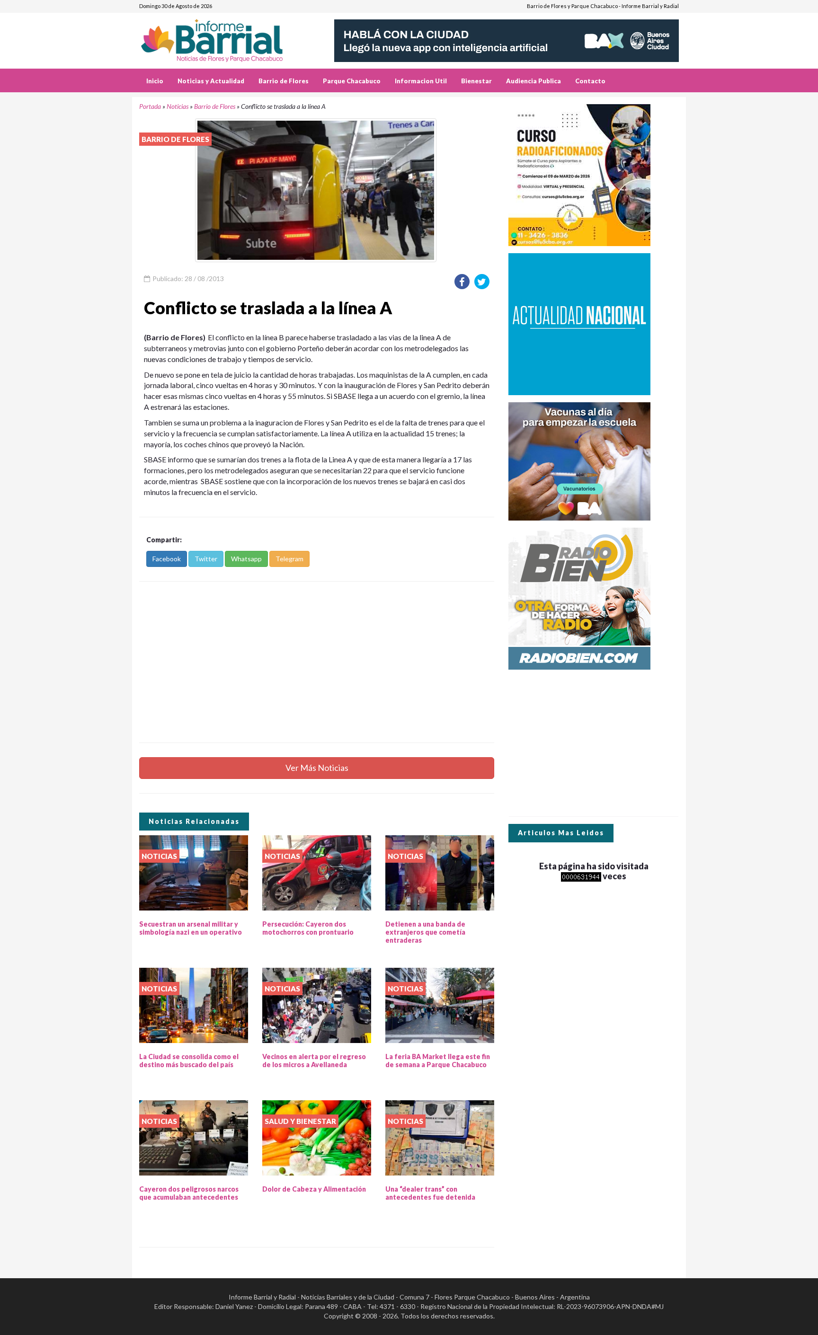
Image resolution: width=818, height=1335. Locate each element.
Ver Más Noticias (316, 767)
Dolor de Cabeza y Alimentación (314, 1189)
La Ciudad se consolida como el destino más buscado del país (189, 1060)
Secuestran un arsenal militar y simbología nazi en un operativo (190, 928)
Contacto (590, 81)
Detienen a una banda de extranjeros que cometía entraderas (425, 932)
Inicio (154, 81)
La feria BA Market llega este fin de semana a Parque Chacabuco (437, 1060)
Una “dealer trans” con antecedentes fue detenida (430, 1193)
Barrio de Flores (283, 81)
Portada (150, 106)
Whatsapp (246, 559)
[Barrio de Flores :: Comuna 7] (223, 37)
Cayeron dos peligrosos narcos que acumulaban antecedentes (189, 1193)
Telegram (289, 559)
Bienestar (476, 81)
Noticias (177, 106)
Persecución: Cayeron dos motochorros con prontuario (308, 928)
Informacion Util (421, 81)
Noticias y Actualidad (211, 81)
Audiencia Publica (533, 81)
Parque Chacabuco (352, 81)
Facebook (166, 559)
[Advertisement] (316, 662)
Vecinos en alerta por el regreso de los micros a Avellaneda (314, 1060)
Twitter (206, 559)
